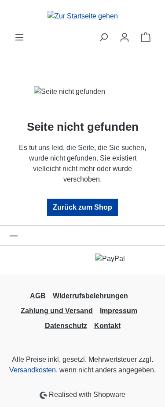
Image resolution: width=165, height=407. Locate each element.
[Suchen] (103, 37)
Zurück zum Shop (82, 207)
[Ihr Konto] (124, 37)
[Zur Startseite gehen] (82, 16)
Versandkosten (32, 370)
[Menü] (19, 37)
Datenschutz (66, 325)
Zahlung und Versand (57, 310)
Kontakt (107, 325)
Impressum (118, 310)
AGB (38, 296)
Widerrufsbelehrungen (90, 296)
